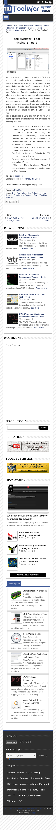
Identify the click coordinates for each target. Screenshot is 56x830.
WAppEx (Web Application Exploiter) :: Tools (35, 655)
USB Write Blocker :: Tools (35, 613)
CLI (14, 193)
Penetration (19, 195)
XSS (20, 801)
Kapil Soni (18, 190)
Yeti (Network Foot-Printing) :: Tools (27, 40)
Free (18, 193)
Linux (44, 193)
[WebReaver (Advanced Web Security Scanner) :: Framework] (28, 499)
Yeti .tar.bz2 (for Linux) (30, 179)
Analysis (11, 772)
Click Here (18, 176)
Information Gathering (31, 193)
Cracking (35, 772)
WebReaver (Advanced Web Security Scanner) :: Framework (27, 517)
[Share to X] (13, 201)
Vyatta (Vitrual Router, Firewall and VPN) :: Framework (33, 703)
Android (21, 772)
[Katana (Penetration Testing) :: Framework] (12, 536)
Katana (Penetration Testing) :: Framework (29, 534)
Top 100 (11, 795)
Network (9, 195)
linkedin (46, 2)
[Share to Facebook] (17, 201)
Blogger (33, 813)
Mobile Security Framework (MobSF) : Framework (32, 547)
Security (34, 789)
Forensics (25, 778)
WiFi (38, 795)
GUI (9, 784)
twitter (38, 2)
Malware (24, 784)
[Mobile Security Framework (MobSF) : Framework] (12, 549)
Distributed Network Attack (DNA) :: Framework (32, 560)
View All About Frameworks (27, 575)
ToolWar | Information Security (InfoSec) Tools (24, 808)
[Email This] (6, 201)
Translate (16, 759)
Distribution (12, 778)
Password (44, 784)
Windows (9, 197)
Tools (36, 195)
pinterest (50, 2)
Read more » (27, 249)
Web (32, 795)
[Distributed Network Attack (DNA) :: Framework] (12, 562)
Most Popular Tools (14, 584)
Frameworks (37, 778)
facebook (42, 2)
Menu (5, 2)
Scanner (29, 195)
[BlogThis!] (10, 201)
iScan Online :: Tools (32, 633)
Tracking (43, 195)
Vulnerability (23, 795)
